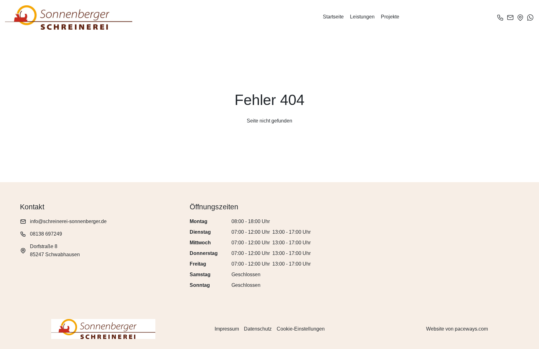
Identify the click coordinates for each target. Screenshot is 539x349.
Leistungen (362, 16)
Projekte (390, 16)
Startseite (333, 16)
